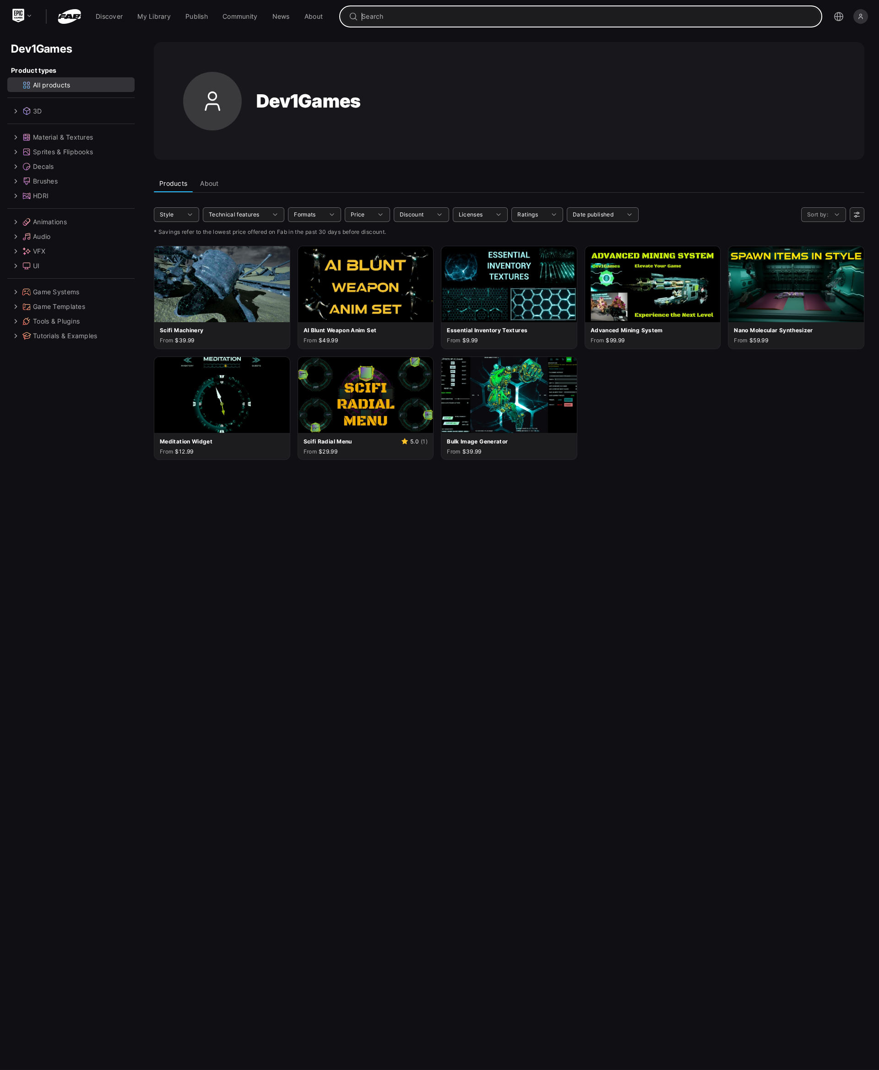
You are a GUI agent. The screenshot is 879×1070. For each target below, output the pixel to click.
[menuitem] (109, 16)
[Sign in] (860, 16)
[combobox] (587, 16)
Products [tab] (173, 183)
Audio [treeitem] (41, 236)
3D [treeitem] (37, 111)
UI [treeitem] (36, 266)
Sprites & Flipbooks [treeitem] (63, 152)
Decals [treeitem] (43, 166)
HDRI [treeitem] (41, 196)
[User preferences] (857, 214)
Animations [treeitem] (50, 222)
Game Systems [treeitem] (56, 292)
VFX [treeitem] (39, 251)
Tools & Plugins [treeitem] (56, 321)
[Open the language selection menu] (838, 16)
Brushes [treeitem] (45, 181)
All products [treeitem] (51, 85)
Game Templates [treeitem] (59, 306)
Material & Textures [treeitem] (63, 137)
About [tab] (209, 183)
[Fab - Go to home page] (69, 16)
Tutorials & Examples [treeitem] (65, 336)
